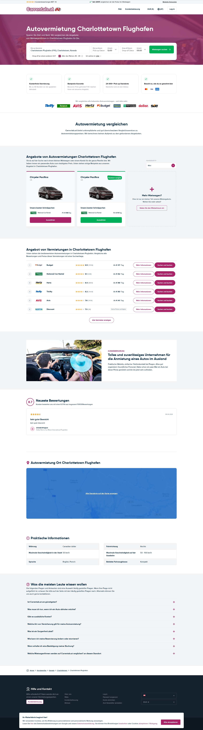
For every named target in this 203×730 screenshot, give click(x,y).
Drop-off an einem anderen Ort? (43, 56)
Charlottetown (62, 670)
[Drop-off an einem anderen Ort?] (30, 56)
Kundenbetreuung (132, 9)
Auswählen (50, 220)
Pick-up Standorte (36, 48)
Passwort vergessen (110, 697)
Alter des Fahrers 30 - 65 (71, 56)
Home (32, 670)
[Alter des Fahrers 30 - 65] (60, 56)
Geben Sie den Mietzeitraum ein (152, 208)
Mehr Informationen (143, 265)
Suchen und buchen (165, 265)
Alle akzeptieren (171, 722)
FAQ (119, 9)
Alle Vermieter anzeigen (101, 320)
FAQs (66, 697)
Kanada (51, 670)
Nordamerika (41, 670)
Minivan (67, 703)
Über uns (68, 694)
